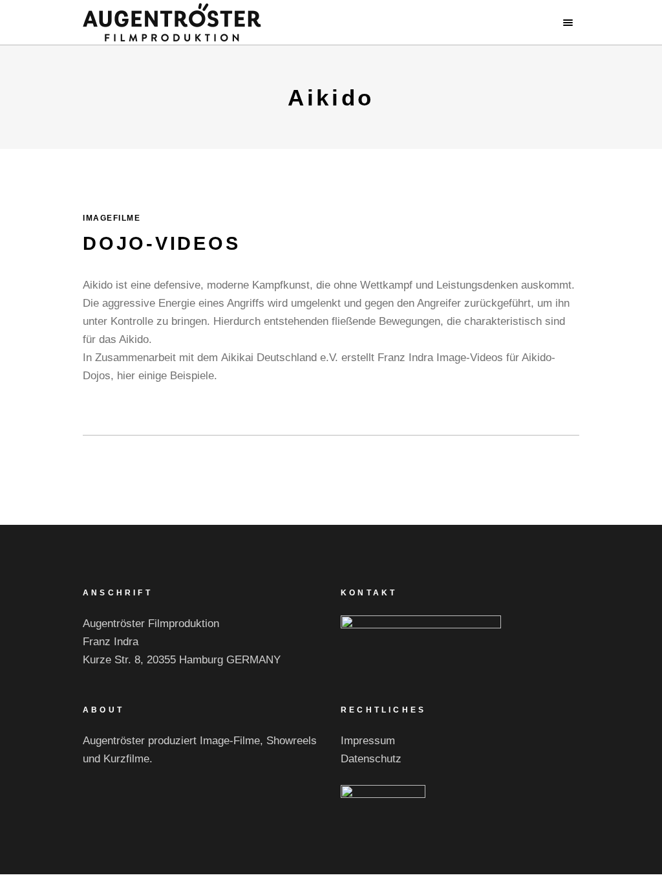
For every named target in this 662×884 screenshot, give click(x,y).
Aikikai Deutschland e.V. (279, 357)
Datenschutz (371, 759)
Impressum (368, 741)
